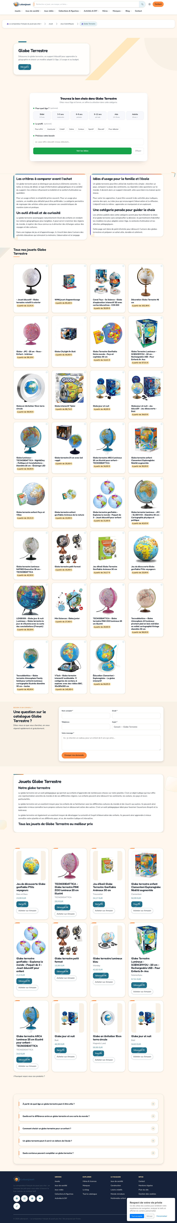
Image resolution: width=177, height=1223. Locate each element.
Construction (116, 1185)
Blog (128, 11)
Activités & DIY (90, 11)
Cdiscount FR (62, 907)
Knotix (78, 1219)
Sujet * (114, 722)
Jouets (17, 11)
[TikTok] (16, 1206)
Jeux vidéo (48, 11)
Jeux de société (32, 11)
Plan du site (143, 1190)
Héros (105, 11)
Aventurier (51, 129)
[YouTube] (39, 1198)
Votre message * (68, 733)
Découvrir (24, 67)
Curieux (81, 129)
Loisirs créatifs (116, 1190)
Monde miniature (118, 1194)
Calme (71, 129)
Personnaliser (162, 1216)
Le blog (86, 1190)
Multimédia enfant (118, 1198)
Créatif (62, 129)
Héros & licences (89, 1181)
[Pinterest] (32, 1198)
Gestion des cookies (147, 1194)
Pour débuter (113, 129)
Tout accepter (136, 1216)
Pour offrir (39, 129)
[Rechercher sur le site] (142, 4)
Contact (158, 4)
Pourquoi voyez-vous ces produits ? (29, 1076)
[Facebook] (16, 1198)
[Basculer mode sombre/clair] (149, 4)
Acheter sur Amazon (27, 910)
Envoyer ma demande (74, 755)
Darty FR (22, 904)
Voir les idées (82, 150)
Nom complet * (67, 711)
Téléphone (65, 722)
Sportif (91, 129)
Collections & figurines (69, 11)
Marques (117, 11)
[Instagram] (24, 1198)
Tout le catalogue (90, 1194)
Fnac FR (136, 904)
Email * (114, 711)
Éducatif (101, 129)
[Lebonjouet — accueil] (22, 4)
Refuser (150, 1216)
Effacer (138, 150)
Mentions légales (146, 1185)
